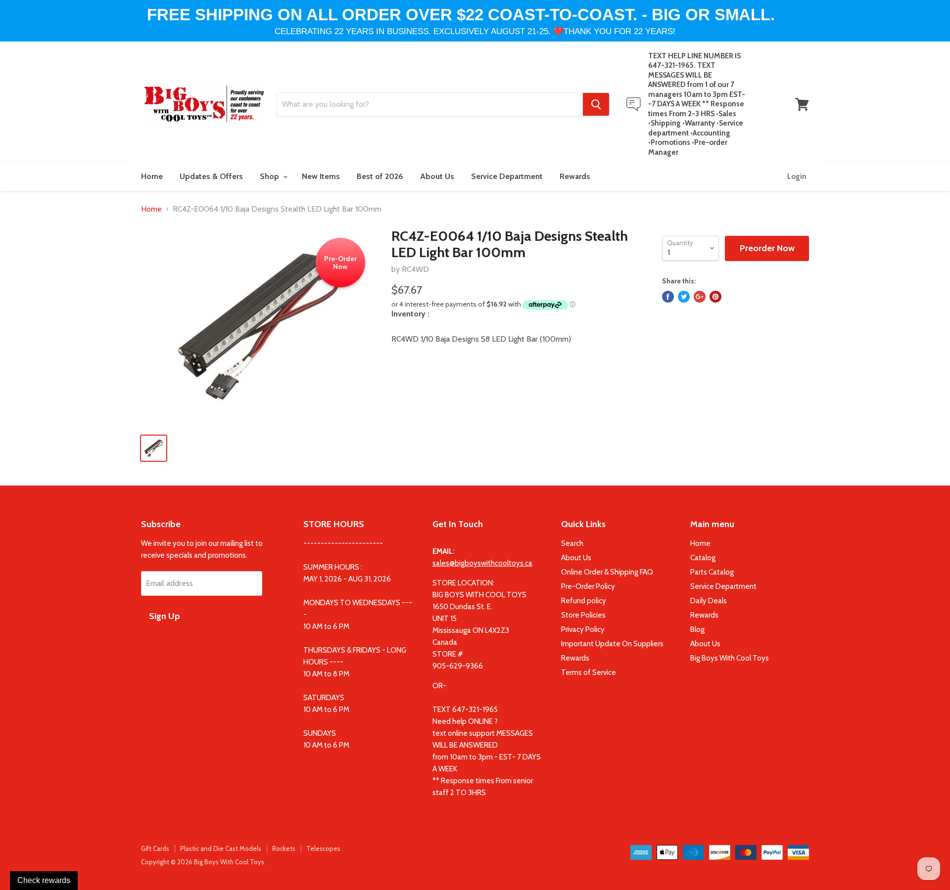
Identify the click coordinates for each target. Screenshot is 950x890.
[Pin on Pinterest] (715, 297)
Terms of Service (588, 672)
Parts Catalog (712, 572)
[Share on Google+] (700, 297)
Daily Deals (708, 600)
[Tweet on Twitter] (684, 297)
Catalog (702, 557)
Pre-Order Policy (588, 586)
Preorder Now (767, 248)
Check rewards (43, 880)
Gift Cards (155, 848)
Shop (270, 176)
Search (572, 543)
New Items (321, 176)
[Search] (596, 104)
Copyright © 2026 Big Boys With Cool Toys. (203, 862)
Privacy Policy (583, 629)
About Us (437, 176)
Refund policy (583, 600)
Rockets (283, 848)
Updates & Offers (211, 176)
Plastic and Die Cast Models (220, 848)
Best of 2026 (380, 176)
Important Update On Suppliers (612, 643)
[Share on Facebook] (668, 297)
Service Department (507, 176)
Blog (697, 629)
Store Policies (583, 615)
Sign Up (164, 616)
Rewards (575, 176)
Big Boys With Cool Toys (729, 658)
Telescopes (323, 848)
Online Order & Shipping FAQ (607, 572)
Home (152, 176)
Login (797, 176)
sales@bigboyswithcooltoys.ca (482, 563)
